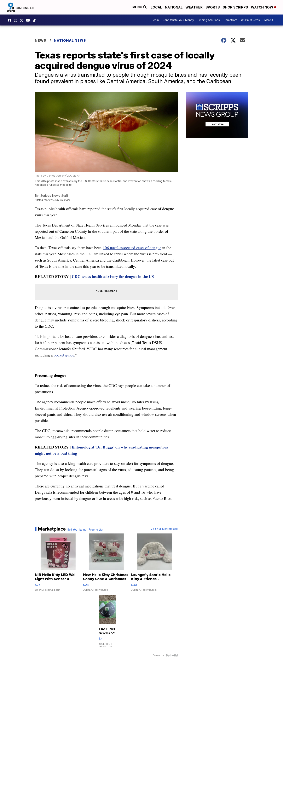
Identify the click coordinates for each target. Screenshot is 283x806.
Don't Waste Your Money (178, 20)
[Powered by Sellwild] (172, 655)
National (174, 7)
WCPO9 (10, 20)
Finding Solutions (209, 20)
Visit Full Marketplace (164, 528)
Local (156, 7)
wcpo (22, 20)
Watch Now (262, 7)
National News (70, 40)
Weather (194, 7)
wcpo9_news (16, 20)
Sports (213, 7)
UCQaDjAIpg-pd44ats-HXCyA (29, 20)
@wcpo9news (35, 20)
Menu (137, 7)
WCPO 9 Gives (250, 20)
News (40, 40)
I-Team (155, 20)
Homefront (230, 20)
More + (268, 20)
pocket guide (64, 355)
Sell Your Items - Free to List (85, 529)
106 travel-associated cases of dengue (132, 247)
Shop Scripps (235, 7)
